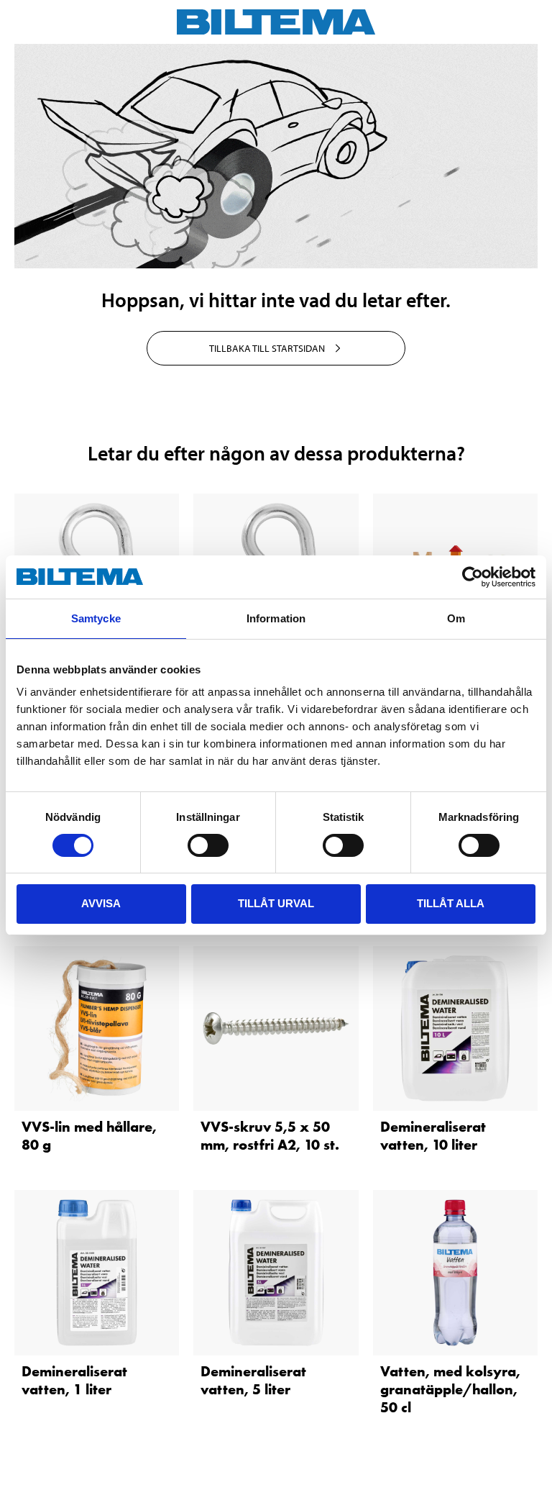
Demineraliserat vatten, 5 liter (253, 1380)
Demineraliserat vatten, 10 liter (433, 1135)
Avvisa (101, 903)
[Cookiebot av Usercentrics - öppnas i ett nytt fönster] (472, 577)
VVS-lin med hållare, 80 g (89, 1135)
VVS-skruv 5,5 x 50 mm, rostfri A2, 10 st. (270, 1135)
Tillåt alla (450, 903)
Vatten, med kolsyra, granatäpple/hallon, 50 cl (450, 1389)
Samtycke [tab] (96, 618)
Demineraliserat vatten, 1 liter (74, 1380)
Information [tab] (276, 618)
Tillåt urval (276, 903)
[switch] (208, 845)
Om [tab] (456, 618)
